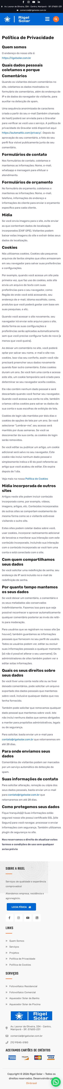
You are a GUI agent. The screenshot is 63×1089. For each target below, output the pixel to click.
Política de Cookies (36, 478)
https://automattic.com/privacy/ (21, 132)
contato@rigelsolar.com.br (17, 739)
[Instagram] (18, 918)
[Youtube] (28, 918)
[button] (56, 19)
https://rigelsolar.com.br (16, 57)
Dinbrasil (31, 1083)
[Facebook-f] (9, 918)
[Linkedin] (37, 918)
